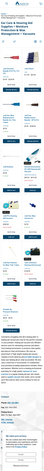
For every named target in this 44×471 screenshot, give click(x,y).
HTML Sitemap (7, 422)
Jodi (25, 72)
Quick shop (11, 84)
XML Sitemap (6, 420)
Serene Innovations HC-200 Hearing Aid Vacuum (32, 169)
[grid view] (35, 41)
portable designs (32, 357)
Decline (21, 460)
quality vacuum (14, 377)
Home (3, 14)
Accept (21, 454)
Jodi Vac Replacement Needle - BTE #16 (31, 117)
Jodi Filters (29, 69)
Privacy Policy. (21, 447)
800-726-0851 (13, 403)
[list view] (40, 41)
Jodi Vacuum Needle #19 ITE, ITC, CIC (11, 71)
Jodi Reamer (8, 167)
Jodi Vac (5, 77)
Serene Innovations (30, 175)
